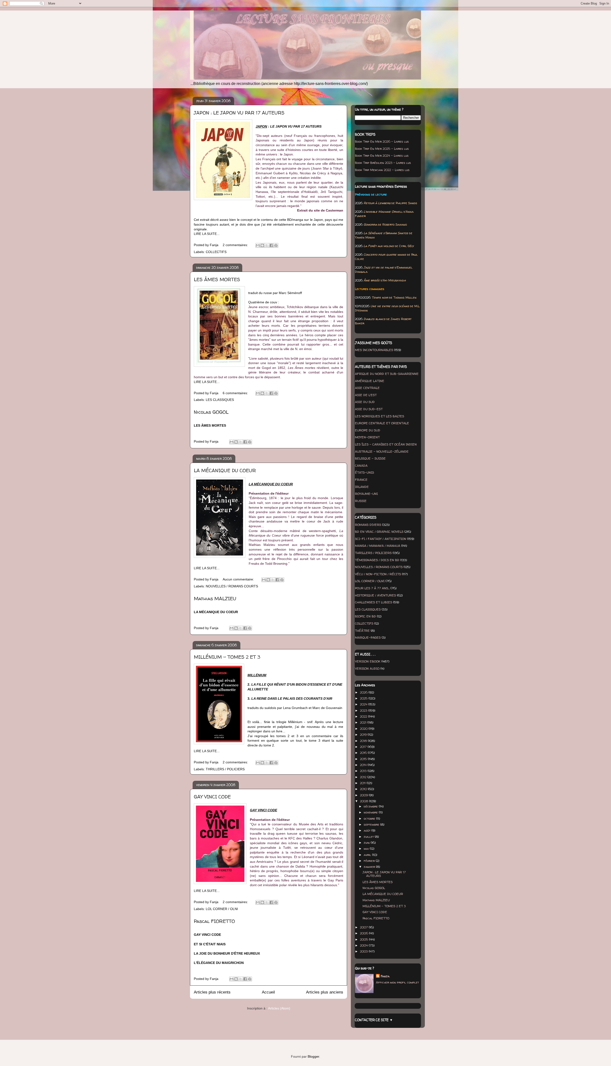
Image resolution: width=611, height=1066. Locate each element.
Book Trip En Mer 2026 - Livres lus (382, 141)
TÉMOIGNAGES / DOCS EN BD (377, 560)
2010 (364, 789)
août (367, 830)
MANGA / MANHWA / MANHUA (377, 545)
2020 (364, 728)
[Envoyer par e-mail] (257, 245)
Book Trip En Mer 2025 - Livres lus (382, 148)
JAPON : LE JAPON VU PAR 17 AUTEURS (239, 112)
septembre (372, 824)
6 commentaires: (236, 393)
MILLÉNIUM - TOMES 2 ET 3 (227, 657)
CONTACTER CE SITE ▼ (374, 1020)
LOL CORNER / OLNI (222, 909)
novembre (371, 812)
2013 (364, 771)
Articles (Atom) (279, 1008)
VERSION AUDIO (367, 668)
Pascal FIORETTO (214, 921)
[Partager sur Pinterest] (276, 245)
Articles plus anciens (324, 992)
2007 (364, 927)
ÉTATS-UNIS (364, 472)
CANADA (361, 465)
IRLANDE (362, 487)
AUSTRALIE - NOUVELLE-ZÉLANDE (382, 451)
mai (367, 848)
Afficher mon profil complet (397, 982)
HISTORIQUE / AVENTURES (375, 595)
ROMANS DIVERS (368, 525)
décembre (371, 806)
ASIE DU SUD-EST (369, 409)
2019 (364, 734)
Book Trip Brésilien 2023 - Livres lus (383, 162)
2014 (364, 765)
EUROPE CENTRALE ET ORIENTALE (382, 423)
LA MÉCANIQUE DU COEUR (225, 470)
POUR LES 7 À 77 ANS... (372, 588)
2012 (363, 777)
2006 (364, 933)
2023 (364, 710)
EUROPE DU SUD (367, 430)
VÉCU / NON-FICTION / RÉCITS (378, 574)
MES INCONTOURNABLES (374, 350)
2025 (364, 698)
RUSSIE (361, 501)
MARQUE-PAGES (368, 637)
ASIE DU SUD (365, 402)
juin (367, 842)
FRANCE (361, 479)
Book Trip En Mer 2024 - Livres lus (382, 155)
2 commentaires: (236, 245)
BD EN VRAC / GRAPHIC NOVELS (379, 531)
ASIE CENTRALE (367, 388)
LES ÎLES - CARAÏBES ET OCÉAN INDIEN (386, 444)
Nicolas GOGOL (211, 412)
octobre (370, 818)
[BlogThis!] (262, 245)
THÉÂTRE (362, 630)
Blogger (313, 1056)
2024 (364, 704)
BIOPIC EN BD (365, 616)
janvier (370, 866)
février (370, 861)
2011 (363, 783)
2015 (364, 759)
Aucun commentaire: (239, 579)
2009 (364, 795)
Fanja (385, 976)
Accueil (268, 992)
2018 (364, 741)
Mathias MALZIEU (215, 598)
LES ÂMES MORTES (217, 279)
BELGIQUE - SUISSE (370, 458)
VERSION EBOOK (367, 661)
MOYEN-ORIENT (367, 437)
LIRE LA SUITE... (207, 234)
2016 (364, 752)
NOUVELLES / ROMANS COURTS (232, 586)
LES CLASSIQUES (220, 400)
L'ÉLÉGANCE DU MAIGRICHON (219, 963)
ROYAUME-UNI (366, 494)
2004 (364, 945)
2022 (364, 716)
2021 (363, 722)
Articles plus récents (212, 992)
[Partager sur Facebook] (271, 245)
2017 (364, 747)
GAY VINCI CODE (212, 796)
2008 (364, 801)
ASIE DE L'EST (366, 395)
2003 (364, 951)
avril (368, 855)
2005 (364, 939)
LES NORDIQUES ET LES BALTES (379, 416)
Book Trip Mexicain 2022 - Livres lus (382, 170)
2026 (364, 692)
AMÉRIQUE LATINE (369, 381)
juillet (369, 836)
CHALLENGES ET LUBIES (373, 602)
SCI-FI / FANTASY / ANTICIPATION (380, 539)
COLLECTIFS (216, 252)
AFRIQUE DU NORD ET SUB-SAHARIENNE (387, 374)
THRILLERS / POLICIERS (225, 769)
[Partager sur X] (266, 245)
